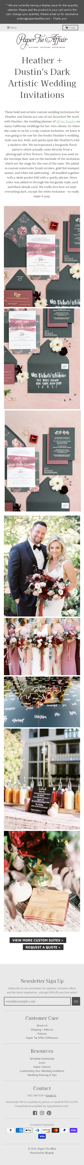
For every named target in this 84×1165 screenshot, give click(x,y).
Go (76, 1001)
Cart (72, 27)
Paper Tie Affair (47, 1148)
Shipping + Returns (42, 1029)
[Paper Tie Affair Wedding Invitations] (42, 41)
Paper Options (42, 1066)
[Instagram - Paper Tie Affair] (42, 1113)
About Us (42, 1025)
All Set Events (65, 121)
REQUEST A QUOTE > (43, 947)
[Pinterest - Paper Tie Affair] (49, 1113)
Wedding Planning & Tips (42, 1075)
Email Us (51, 1095)
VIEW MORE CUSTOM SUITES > (37, 940)
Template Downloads (42, 1058)
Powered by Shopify (42, 1152)
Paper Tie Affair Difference (42, 1037)
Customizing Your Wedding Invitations (42, 1070)
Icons (42, 1062)
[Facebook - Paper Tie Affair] (35, 1113)
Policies (42, 1033)
